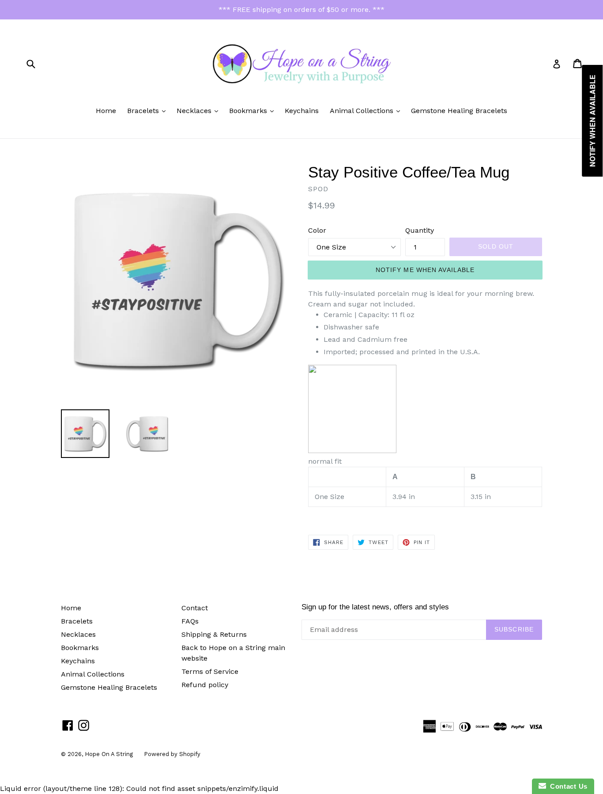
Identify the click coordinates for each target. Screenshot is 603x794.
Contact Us (567, 786)
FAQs (190, 621)
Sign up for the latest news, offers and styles (375, 607)
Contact (194, 608)
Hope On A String (109, 754)
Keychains (302, 110)
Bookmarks (253, 110)
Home (106, 110)
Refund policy (204, 685)
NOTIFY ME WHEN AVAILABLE (425, 269)
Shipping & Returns (214, 634)
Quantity (419, 230)
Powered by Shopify (172, 754)
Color (317, 230)
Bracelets (148, 110)
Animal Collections (367, 110)
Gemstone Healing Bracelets (459, 110)
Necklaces (199, 110)
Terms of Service (209, 671)
